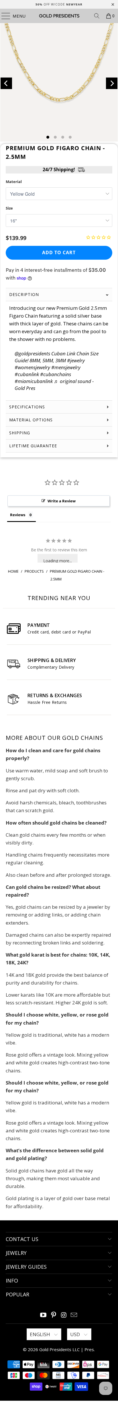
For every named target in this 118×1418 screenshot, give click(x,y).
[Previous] (6, 83)
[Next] (111, 83)
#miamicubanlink (34, 381)
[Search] (96, 15)
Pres (89, 1349)
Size (9, 208)
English (40, 1334)
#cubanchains (55, 374)
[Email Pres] (74, 1315)
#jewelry (76, 360)
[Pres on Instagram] (64, 1315)
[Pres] (59, 16)
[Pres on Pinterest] (53, 1315)
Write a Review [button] (62, 501)
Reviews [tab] (17, 514)
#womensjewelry (32, 367)
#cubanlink (27, 374)
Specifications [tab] (27, 407)
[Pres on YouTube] (43, 1315)
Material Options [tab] (31, 420)
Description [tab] (24, 294)
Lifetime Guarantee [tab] (33, 445)
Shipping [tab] (19, 432)
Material (14, 181)
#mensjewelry (65, 367)
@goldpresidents (32, 353)
